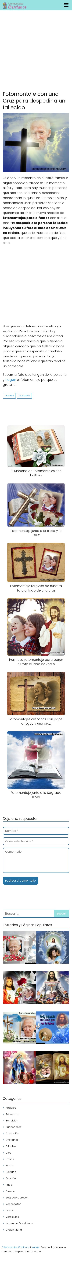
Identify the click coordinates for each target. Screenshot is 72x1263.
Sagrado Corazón (17, 1197)
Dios (8, 1152)
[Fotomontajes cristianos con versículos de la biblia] (52, 1028)
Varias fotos (13, 1204)
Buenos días (13, 1127)
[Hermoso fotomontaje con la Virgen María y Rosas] (19, 1068)
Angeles (11, 1107)
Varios (10, 1210)
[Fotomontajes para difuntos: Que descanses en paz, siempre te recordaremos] (19, 1028)
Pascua (10, 1191)
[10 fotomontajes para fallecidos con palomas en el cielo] (19, 948)
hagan (10, 379)
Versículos (12, 1217)
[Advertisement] (36, 51)
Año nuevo (12, 1114)
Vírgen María (14, 1229)
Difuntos (11, 1146)
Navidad (11, 1172)
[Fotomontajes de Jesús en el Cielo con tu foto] (52, 948)
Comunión (12, 1133)
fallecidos (24, 395)
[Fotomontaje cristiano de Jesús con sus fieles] (52, 988)
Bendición (12, 1120)
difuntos (9, 395)
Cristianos (12, 1140)
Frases (10, 1159)
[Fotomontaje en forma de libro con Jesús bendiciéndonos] (52, 1068)
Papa (9, 1185)
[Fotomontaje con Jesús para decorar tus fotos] (19, 988)
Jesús (9, 1165)
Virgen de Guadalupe (19, 1223)
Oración (11, 1178)
